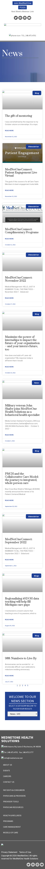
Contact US (8, 782)
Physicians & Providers (14, 796)
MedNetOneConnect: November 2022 (18, 279)
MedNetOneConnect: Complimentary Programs (21, 231)
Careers (7, 776)
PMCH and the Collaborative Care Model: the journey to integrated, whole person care (22, 478)
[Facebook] (20, 18)
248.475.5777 (28, 752)
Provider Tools (11, 801)
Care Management (12, 827)
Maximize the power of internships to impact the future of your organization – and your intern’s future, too (22, 343)
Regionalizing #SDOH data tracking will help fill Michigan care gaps (22, 602)
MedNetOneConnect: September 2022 (18, 541)
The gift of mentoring (18, 116)
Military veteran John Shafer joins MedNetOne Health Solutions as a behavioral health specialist (22, 410)
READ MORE (9, 130)
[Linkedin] (25, 18)
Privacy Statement (9, 852)
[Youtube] (29, 18)
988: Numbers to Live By (20, 658)
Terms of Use (25, 852)
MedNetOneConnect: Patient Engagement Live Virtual (21, 173)
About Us (7, 765)
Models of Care (10, 832)
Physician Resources (13, 807)
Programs (8, 821)
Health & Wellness (12, 815)
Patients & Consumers (14, 790)
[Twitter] (16, 18)
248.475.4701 (30, 35)
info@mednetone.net (13, 758)
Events (6, 770)
